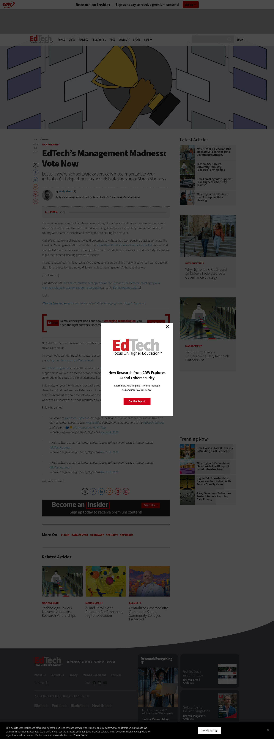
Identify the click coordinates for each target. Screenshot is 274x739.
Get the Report (137, 401)
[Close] (268, 730)
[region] (137, 730)
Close (167, 326)
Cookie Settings (210, 730)
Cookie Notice (80, 735)
